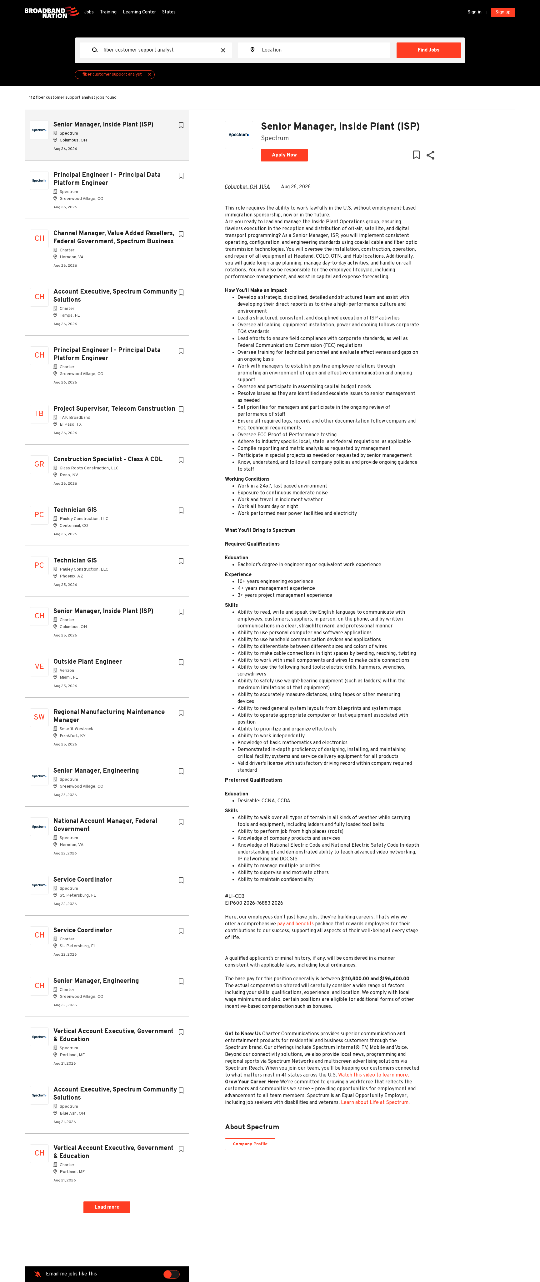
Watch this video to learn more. (373, 1075)
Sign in (475, 12)
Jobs (89, 12)
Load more (107, 1207)
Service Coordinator (82, 880)
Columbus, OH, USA (247, 187)
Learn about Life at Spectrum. (375, 1103)
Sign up (503, 12)
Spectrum (275, 138)
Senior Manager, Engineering (96, 771)
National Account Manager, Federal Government (105, 825)
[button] (430, 156)
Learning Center (139, 12)
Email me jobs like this (71, 1274)
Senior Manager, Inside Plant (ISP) (103, 125)
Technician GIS (75, 510)
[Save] (181, 125)
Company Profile (250, 1144)
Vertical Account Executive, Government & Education (113, 1035)
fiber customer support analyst (112, 74)
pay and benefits (295, 924)
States (169, 12)
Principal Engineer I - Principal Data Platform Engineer (107, 179)
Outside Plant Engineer (87, 662)
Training (108, 12)
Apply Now (284, 155)
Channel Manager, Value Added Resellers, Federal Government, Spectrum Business (113, 238)
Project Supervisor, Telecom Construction (114, 409)
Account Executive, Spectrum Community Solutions (115, 296)
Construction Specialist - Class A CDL (107, 460)
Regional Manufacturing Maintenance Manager (109, 716)
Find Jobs (428, 50)
